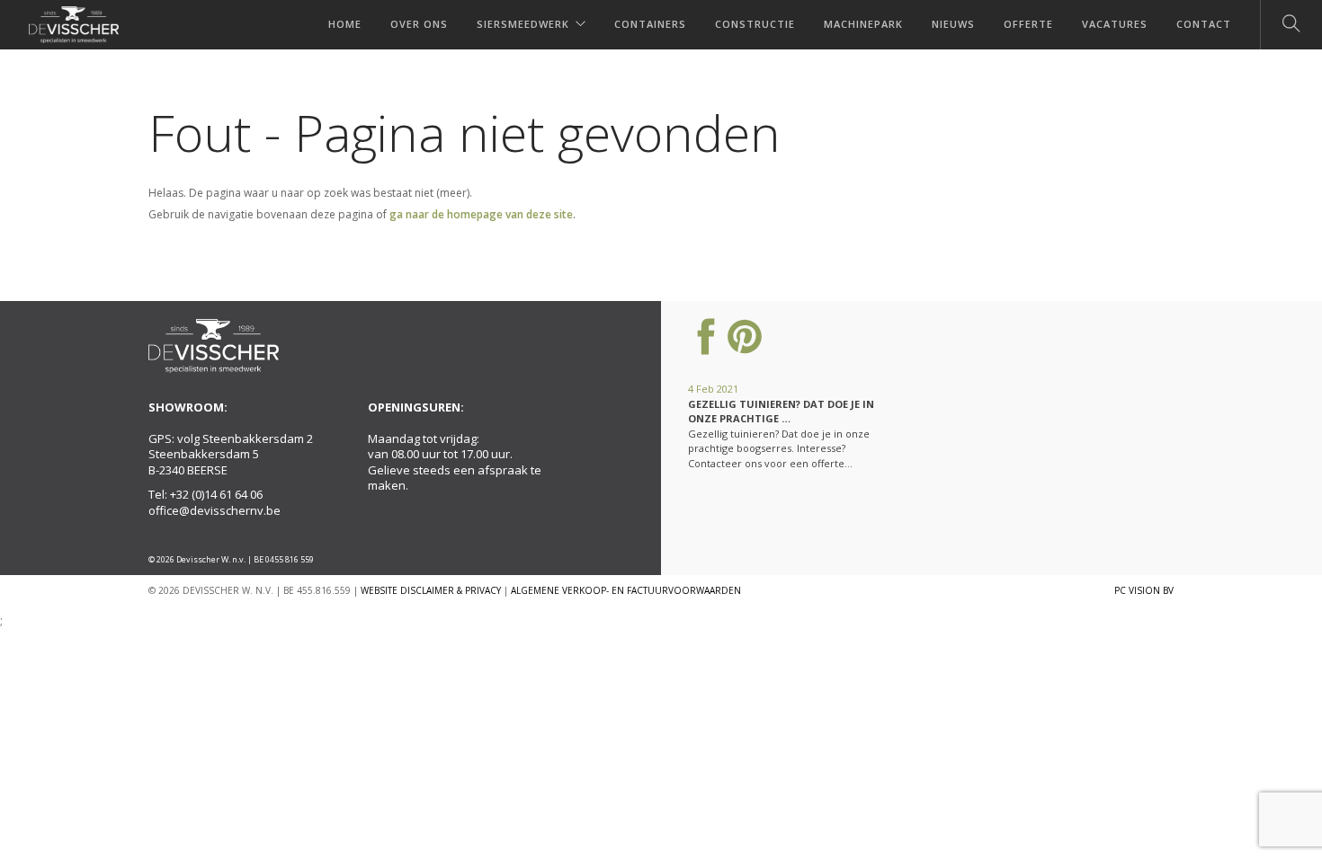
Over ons (419, 24)
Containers (650, 24)
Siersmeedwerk (523, 24)
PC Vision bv (1144, 590)
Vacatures (1115, 24)
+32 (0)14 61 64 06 (216, 494)
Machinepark (863, 24)
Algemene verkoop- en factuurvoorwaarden (626, 590)
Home (345, 24)
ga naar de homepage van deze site (481, 214)
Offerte (1028, 24)
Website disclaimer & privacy (431, 590)
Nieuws (953, 24)
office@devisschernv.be (214, 510)
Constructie (755, 24)
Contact (1203, 24)
